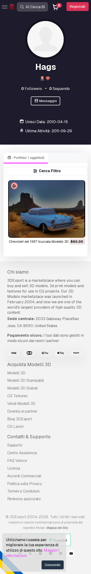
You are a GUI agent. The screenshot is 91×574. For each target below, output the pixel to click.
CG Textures (17, 395)
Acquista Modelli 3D (29, 364)
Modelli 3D (16, 373)
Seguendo (59, 88)
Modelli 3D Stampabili (25, 380)
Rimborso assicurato (24, 498)
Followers (31, 88)
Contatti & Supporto (29, 437)
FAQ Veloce (17, 460)
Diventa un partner (22, 411)
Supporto (14, 445)
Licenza (13, 468)
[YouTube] (71, 554)
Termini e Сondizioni (23, 491)
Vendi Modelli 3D (21, 403)
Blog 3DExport (19, 419)
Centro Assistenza (22, 452)
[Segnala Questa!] (78, 231)
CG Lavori (15, 426)
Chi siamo (18, 272)
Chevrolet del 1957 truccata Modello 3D (39, 241)
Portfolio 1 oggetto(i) (28, 158)
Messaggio (47, 101)
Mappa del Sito (57, 528)
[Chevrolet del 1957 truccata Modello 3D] (46, 209)
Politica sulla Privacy (24, 483)
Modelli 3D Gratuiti (22, 388)
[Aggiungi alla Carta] (69, 231)
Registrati (77, 6)
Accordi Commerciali (24, 476)
